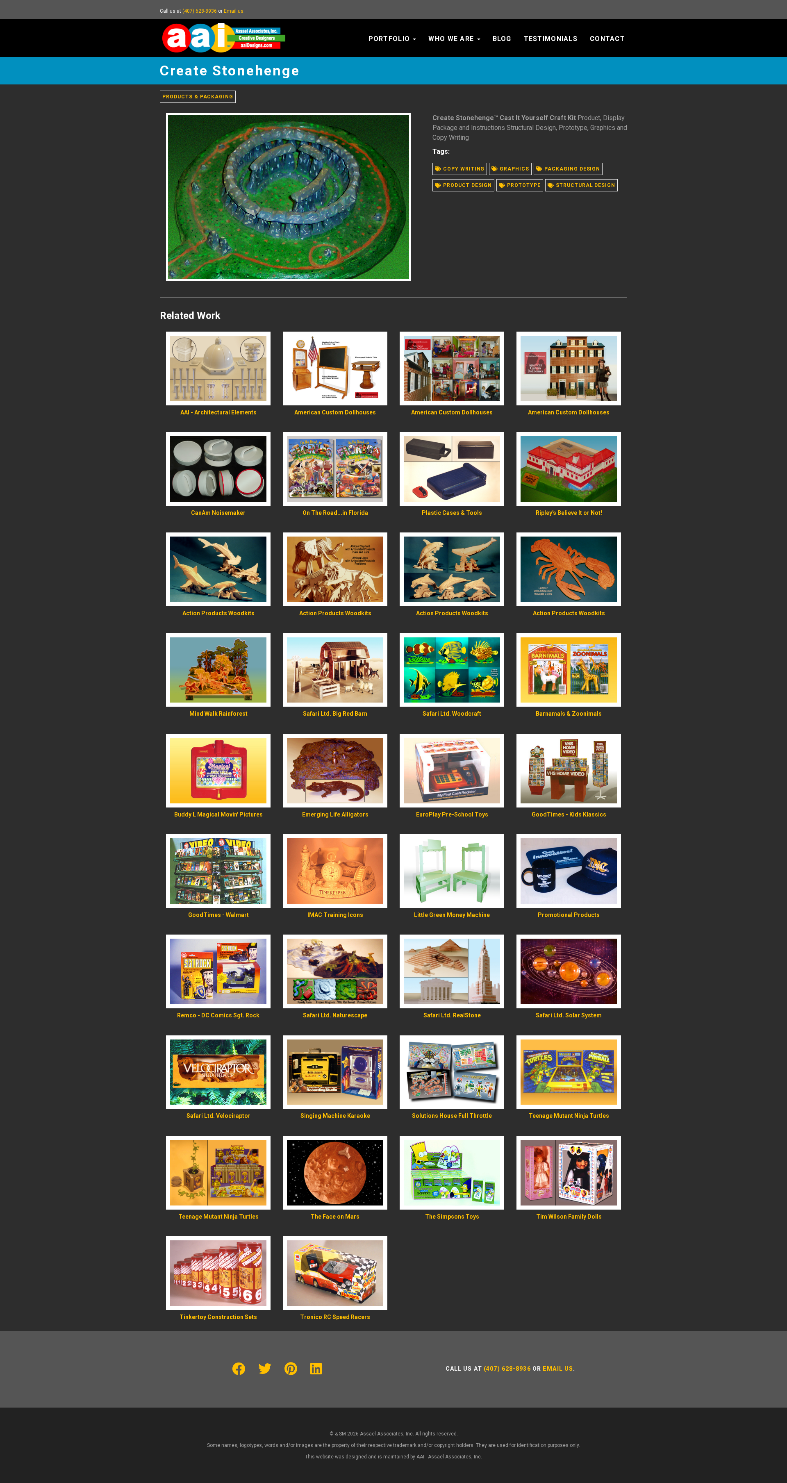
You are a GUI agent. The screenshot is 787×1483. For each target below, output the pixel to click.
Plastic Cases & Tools (452, 512)
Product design (466, 185)
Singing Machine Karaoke (335, 1115)
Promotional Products (569, 915)
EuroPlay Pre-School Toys (452, 814)
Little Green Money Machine (452, 915)
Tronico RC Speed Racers (335, 1317)
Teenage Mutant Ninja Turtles (569, 1115)
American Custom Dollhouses (335, 412)
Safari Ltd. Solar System (569, 1015)
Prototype (523, 185)
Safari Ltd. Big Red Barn (335, 713)
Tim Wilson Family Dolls (569, 1216)
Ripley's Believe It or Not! (569, 512)
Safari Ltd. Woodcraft (452, 713)
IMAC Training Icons (335, 915)
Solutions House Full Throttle (452, 1115)
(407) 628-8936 (199, 11)
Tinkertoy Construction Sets (218, 1317)
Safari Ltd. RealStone (452, 1015)
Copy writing (462, 169)
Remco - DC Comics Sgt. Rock (218, 1015)
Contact (607, 39)
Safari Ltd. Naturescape (335, 1015)
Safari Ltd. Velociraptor (218, 1115)
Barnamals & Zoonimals (569, 713)
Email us (233, 11)
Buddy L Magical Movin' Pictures (218, 814)
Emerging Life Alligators (335, 814)
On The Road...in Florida (335, 512)
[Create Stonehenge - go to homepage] (224, 29)
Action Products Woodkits (218, 613)
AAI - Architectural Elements (218, 412)
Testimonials (551, 39)
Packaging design (571, 169)
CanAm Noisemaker (218, 512)
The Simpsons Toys (452, 1216)
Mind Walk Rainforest (218, 713)
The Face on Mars (335, 1216)
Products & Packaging (197, 97)
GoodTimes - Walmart (218, 915)
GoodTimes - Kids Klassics (569, 814)
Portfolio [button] (390, 39)
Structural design (584, 185)
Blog (502, 39)
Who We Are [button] (452, 39)
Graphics (513, 169)
